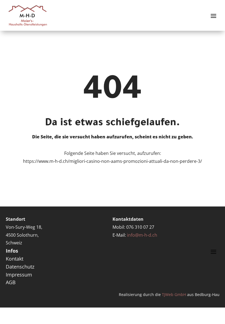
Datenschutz (20, 266)
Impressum (19, 274)
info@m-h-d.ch (142, 235)
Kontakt (14, 258)
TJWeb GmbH (174, 294)
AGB (11, 282)
